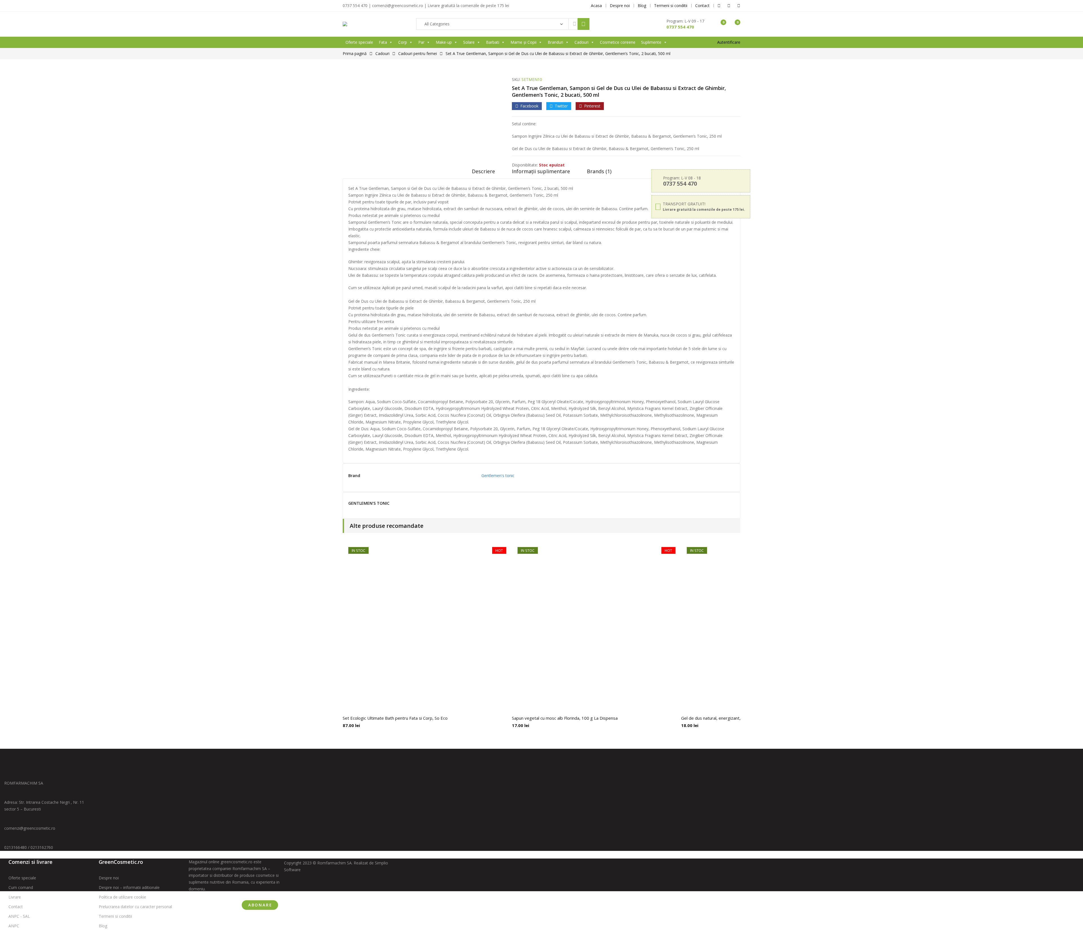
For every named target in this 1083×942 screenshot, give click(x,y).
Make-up (444, 42)
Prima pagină (355, 53)
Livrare (14, 897)
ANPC (13, 925)
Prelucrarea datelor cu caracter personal (135, 906)
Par (421, 42)
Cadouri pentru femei (417, 53)
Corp (402, 42)
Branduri (555, 42)
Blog (103, 925)
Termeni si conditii (115, 916)
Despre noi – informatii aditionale (129, 887)
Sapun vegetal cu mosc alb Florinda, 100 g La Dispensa (565, 718)
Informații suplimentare (541, 171)
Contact (15, 906)
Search (583, 24)
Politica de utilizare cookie (122, 897)
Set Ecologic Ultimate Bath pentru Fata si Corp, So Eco (395, 718)
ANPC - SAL (19, 916)
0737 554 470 (680, 27)
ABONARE (260, 905)
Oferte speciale (359, 42)
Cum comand (20, 887)
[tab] (483, 173)
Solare (469, 42)
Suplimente (651, 42)
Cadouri (581, 42)
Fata (383, 42)
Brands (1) (599, 171)
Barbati (492, 42)
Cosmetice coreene (617, 42)
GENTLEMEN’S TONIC (368, 503)
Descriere (483, 171)
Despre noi (109, 877)
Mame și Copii (523, 42)
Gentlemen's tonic (497, 475)
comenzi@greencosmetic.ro (29, 828)
